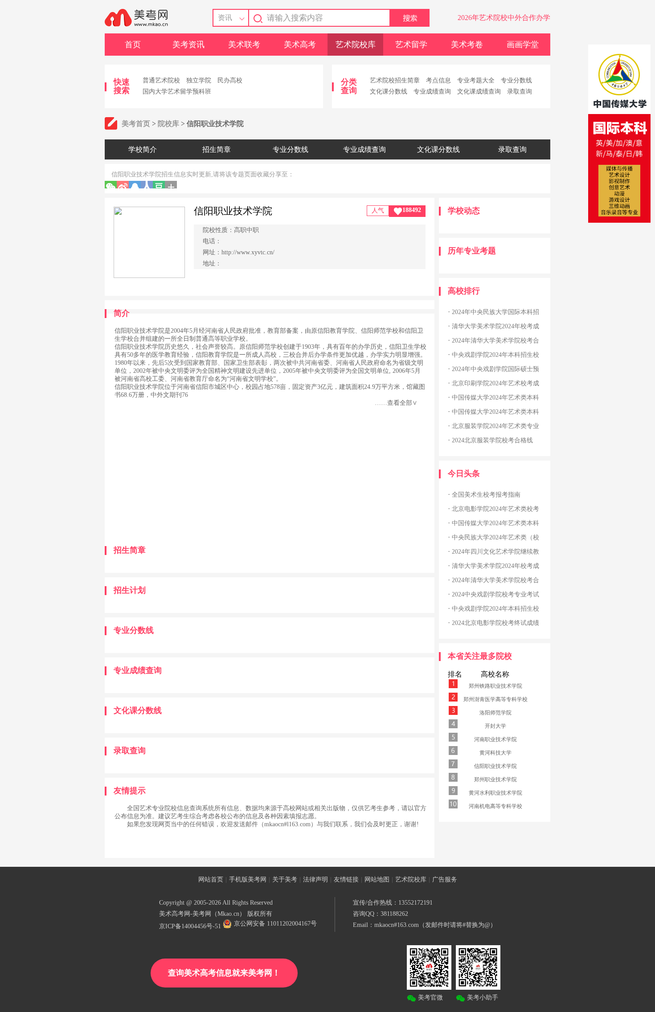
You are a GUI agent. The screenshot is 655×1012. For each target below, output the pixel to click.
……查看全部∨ (396, 403)
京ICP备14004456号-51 (190, 926)
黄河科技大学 (495, 753)
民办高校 (229, 80)
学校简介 (142, 149)
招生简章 (216, 149)
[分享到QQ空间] (135, 184)
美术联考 (244, 44)
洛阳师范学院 (495, 713)
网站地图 (376, 879)
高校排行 (464, 290)
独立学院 (198, 80)
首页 (133, 44)
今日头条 (464, 473)
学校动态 (464, 210)
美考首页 (136, 123)
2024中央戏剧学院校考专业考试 (495, 594)
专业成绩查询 (432, 91)
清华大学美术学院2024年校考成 (495, 326)
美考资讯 (188, 44)
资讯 (225, 17)
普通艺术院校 (161, 80)
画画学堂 (523, 44)
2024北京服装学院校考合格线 (492, 440)
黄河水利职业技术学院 (495, 793)
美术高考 (300, 44)
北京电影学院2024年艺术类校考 (495, 509)
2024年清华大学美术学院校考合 (495, 340)
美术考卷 (467, 44)
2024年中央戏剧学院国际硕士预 (495, 369)
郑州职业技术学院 (495, 779)
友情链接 (346, 879)
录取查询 (519, 91)
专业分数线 (516, 80)
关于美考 (284, 879)
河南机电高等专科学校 (495, 806)
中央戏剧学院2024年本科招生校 (495, 354)
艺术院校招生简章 (395, 80)
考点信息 (438, 80)
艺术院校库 (356, 44)
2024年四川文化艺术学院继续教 (495, 551)
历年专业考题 (472, 250)
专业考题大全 (476, 80)
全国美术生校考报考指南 (486, 494)
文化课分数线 (388, 91)
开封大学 (495, 726)
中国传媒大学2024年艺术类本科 (495, 397)
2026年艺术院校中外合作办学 (504, 17)
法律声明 (315, 879)
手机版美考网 (247, 879)
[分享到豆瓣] (159, 184)
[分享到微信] (111, 184)
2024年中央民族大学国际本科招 (495, 312)
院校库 (168, 123)
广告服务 (444, 879)
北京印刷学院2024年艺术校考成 (495, 383)
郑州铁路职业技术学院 (495, 686)
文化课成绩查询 (479, 91)
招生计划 (130, 590)
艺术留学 (411, 44)
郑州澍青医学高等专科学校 (495, 699)
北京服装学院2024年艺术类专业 (495, 426)
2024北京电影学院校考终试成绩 (495, 623)
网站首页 (210, 879)
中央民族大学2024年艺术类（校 (495, 537)
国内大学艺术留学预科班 (177, 91)
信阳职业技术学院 (495, 766)
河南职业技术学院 (495, 739)
